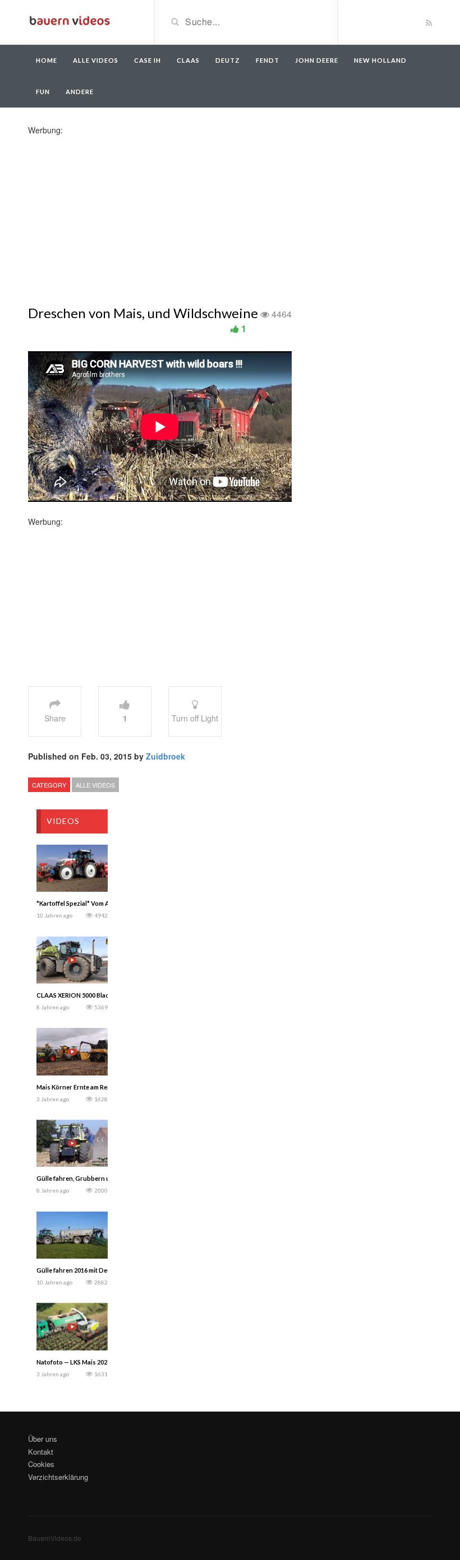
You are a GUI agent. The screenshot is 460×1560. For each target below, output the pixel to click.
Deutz (227, 60)
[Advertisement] (116, 214)
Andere (80, 91)
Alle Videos (95, 60)
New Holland (380, 60)
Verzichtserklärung (58, 1476)
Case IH (147, 60)
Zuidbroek (165, 756)
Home (46, 60)
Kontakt (40, 1451)
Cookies (41, 1464)
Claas (188, 60)
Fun (43, 91)
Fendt (267, 60)
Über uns (42, 1438)
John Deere (316, 60)
